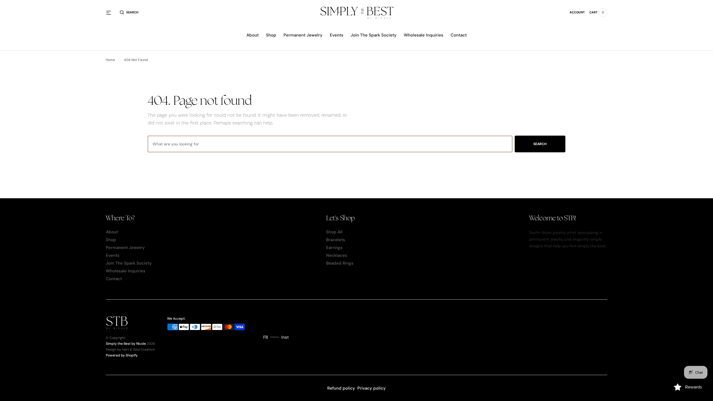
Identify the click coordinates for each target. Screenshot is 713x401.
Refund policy (341, 388)
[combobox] (330, 144)
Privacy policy (371, 388)
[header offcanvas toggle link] (110, 12)
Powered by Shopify (122, 355)
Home (110, 60)
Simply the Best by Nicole (126, 343)
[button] (129, 12)
